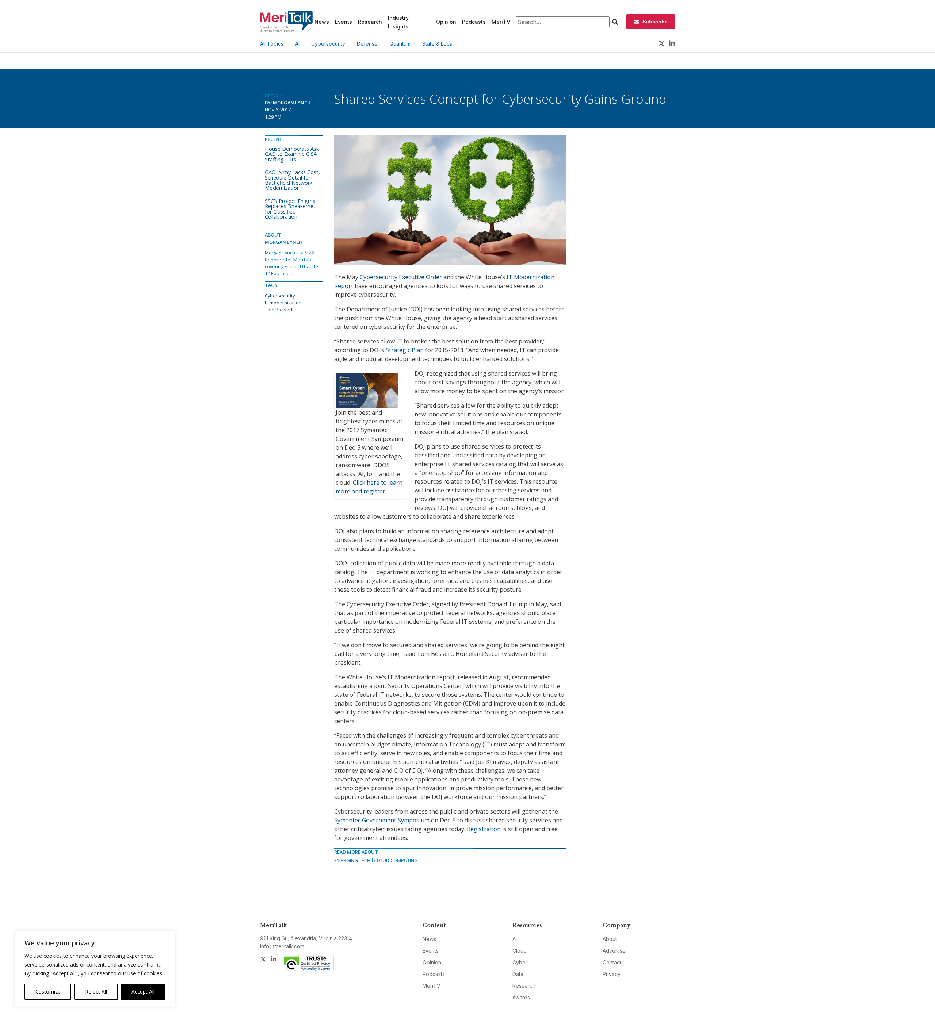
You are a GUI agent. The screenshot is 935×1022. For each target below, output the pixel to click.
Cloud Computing (396, 860)
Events (343, 22)
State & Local (438, 44)
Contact (612, 962)
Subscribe (655, 21)
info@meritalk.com (282, 946)
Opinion (446, 22)
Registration (484, 829)
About (610, 939)
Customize (48, 991)
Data (517, 974)
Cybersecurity (328, 44)
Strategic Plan (405, 350)
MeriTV (501, 22)
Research (370, 22)
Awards (521, 997)
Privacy (612, 974)
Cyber (519, 962)
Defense (367, 44)
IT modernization (283, 302)
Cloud (519, 951)
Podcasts (474, 22)
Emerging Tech (352, 860)
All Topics (271, 44)
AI (297, 44)
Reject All (96, 991)
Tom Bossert (279, 309)
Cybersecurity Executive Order (401, 277)
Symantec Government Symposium (382, 820)
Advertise (614, 951)
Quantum (400, 44)
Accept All (142, 991)
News (321, 22)
